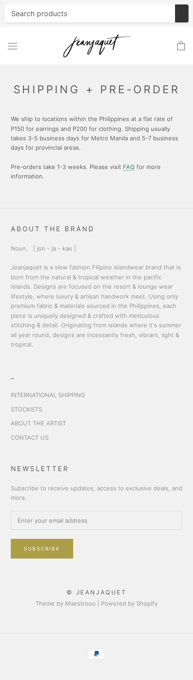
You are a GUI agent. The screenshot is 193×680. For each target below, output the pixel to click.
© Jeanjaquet (96, 592)
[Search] (182, 13)
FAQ (129, 166)
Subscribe (42, 549)
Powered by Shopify (129, 603)
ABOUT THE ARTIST (38, 423)
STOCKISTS (26, 409)
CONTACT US (29, 437)
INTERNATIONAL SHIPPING (48, 394)
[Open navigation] (12, 46)
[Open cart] (181, 46)
